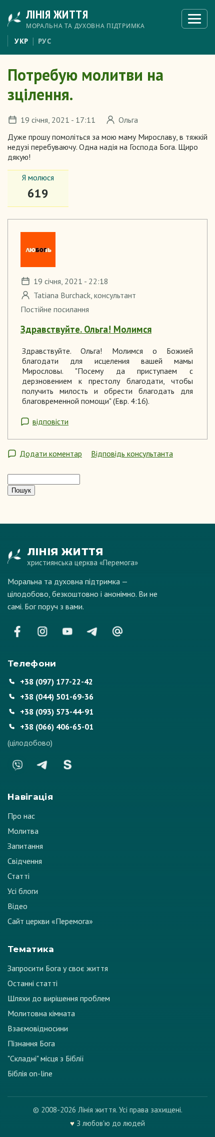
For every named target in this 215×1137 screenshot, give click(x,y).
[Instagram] (42, 631)
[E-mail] (118, 631)
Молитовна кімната (41, 1013)
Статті (19, 876)
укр (21, 41)
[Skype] (68, 765)
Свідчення (25, 861)
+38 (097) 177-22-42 (56, 681)
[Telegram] (92, 631)
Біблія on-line (30, 1073)
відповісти (50, 421)
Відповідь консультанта (132, 453)
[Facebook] (18, 631)
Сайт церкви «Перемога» (50, 921)
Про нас (21, 816)
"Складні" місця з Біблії (46, 1058)
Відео (18, 906)
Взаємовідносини (38, 1028)
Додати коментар (51, 453)
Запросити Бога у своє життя (58, 968)
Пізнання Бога (31, 1043)
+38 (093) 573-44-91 (57, 712)
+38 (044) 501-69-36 (57, 697)
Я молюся (38, 177)
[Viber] (18, 765)
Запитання (25, 846)
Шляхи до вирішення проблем (59, 998)
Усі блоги (23, 891)
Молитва (23, 831)
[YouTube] (68, 631)
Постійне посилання (54, 309)
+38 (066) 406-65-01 (57, 727)
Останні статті (33, 983)
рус (45, 41)
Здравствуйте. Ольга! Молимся (86, 329)
